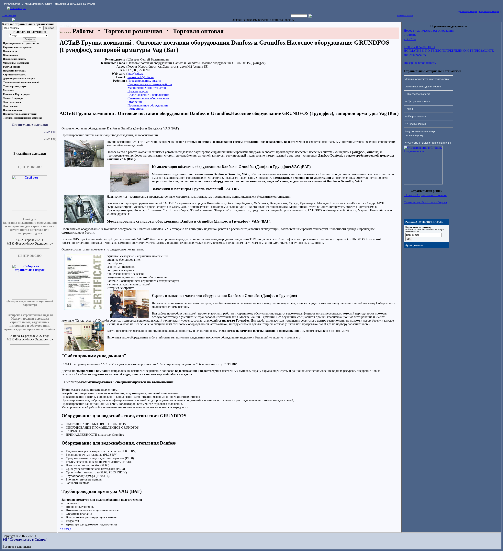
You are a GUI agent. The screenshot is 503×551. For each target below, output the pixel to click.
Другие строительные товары (19, 78)
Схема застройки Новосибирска (425, 202)
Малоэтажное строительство (147, 87)
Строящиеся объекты (14, 74)
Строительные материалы (17, 47)
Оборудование (10, 55)
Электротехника (12, 102)
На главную (9, 16)
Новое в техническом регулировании (429, 30)
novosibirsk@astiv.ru (141, 77)
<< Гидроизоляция (415, 116)
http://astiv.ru (135, 73)
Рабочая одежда (11, 66)
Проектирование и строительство (21, 43)
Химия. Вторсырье (13, 98)
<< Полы (410, 109)
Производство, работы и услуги (20, 114)
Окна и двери (10, 51)
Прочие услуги (138, 91)
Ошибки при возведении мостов (423, 86)
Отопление (135, 102)
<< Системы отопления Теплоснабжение (428, 142)
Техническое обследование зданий (21, 82)
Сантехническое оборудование (148, 98)
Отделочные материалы (16, 62)
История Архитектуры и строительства (427, 79)
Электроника (10, 106)
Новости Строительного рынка (425, 195)
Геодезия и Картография (16, 94)
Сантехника (136, 109)
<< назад (65, 25)
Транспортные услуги (15, 86)
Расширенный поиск (405, 16)
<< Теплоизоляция (415, 124)
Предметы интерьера (14, 70)
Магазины (8, 90)
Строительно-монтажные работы (150, 84)
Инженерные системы (14, 59)
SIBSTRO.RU (423, 222)
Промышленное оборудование (148, 105)
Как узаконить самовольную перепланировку (420, 133)
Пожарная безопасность (420, 62)
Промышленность (12, 110)
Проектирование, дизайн (144, 80)
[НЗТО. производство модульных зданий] (13, 20)
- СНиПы (410, 35)
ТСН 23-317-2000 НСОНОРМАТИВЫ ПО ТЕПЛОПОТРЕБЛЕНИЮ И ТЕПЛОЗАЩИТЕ (449, 48)
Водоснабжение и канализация (148, 94)
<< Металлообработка (417, 94)
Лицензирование (415, 55)
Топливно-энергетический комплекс (22, 117)
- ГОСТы (410, 39)
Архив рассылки (414, 245)
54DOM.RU (437, 222)
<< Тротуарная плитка (417, 101)
